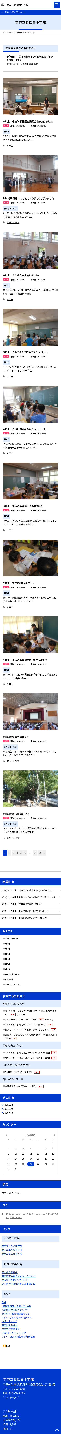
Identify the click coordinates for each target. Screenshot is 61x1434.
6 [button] (25, 852)
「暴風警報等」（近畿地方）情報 (16, 1306)
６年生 (10, 299)
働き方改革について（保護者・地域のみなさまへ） (30, 1029)
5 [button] (21, 852)
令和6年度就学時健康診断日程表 (18, 1336)
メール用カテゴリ (13, 984)
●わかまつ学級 (12, 974)
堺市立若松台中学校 (12, 1246)
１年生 (10, 684)
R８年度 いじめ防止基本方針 (22, 1072)
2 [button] (9, 852)
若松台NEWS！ (11, 938)
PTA (7, 1217)
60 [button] (40, 852)
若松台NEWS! (13, 222)
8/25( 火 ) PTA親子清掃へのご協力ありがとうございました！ (28, 897)
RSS (8, 1345)
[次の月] (54, 1134)
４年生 (10, 453)
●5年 (7, 963)
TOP (4, 1302)
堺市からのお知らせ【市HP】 (15, 1279)
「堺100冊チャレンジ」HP (14, 1332)
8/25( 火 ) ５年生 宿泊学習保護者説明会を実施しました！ (28, 890)
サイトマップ (12, 1397)
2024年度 (8, 1112)
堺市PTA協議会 (9, 1325)
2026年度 (8, 1105)
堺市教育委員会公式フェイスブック (19, 1276)
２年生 (10, 607)
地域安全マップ (9, 1321)
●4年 (7, 958)
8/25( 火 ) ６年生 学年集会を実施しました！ (22, 904)
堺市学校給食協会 (11, 1329)
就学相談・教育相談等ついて (16, 1313)
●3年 (7, 953)
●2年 (7, 948)
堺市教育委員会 (10, 1272)
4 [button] (17, 852)
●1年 (7, 943)
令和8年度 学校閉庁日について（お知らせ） (28, 1024)
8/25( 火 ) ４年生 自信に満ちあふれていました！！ (24, 917)
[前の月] (6, 1134)
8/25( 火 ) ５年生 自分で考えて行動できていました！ (25, 911)
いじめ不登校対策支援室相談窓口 (18, 1283)
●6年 (7, 969)
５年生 (10, 145)
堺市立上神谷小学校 (12, 1249)
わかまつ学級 (52, 1213)
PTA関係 (9, 979)
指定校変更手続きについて (15, 1310)
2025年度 (8, 1108)
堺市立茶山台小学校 (12, 1253)
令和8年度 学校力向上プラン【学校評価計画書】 (30, 1052)
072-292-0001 (17, 1388)
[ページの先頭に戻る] (57, 1430)
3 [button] (13, 852)
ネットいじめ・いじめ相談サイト (17, 1317)
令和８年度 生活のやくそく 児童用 (29, 1019)
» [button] (44, 852)
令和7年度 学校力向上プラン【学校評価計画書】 (30, 1057)
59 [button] (35, 852)
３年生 (10, 530)
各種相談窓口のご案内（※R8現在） (24, 1086)
